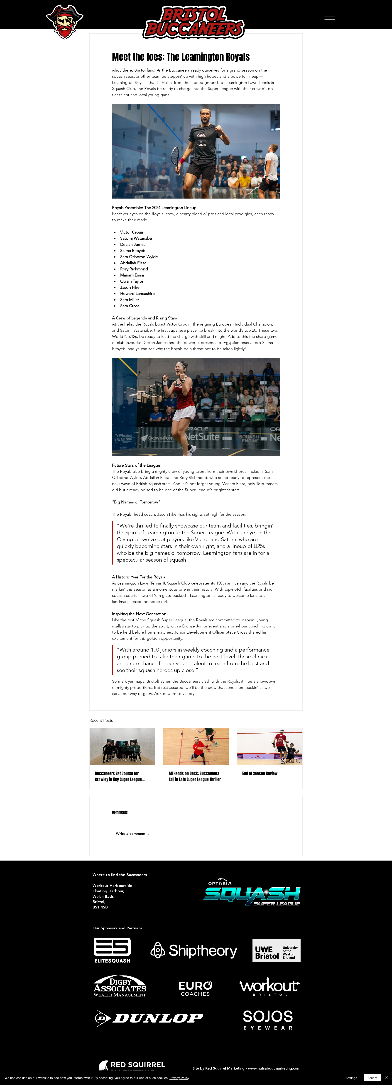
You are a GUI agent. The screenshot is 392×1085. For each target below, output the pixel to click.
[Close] (386, 1077)
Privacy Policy (179, 1077)
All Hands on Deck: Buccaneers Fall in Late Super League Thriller (195, 776)
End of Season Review (260, 773)
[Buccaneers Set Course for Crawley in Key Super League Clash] (122, 746)
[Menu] (329, 18)
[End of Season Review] (269, 746)
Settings (351, 1077)
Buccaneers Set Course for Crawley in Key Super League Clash (118, 776)
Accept (372, 1077)
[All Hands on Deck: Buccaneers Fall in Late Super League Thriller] (196, 746)
